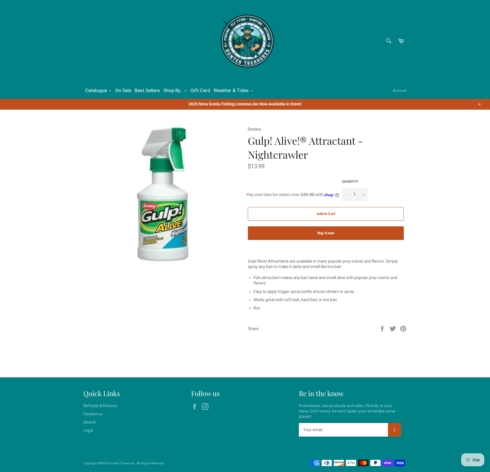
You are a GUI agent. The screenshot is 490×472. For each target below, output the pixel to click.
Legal (88, 430)
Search (89, 422)
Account (400, 90)
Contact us (93, 414)
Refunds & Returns (100, 405)
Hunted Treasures (121, 463)
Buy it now (326, 233)
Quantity (350, 182)
